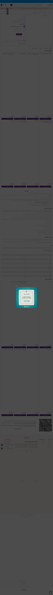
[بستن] (17, 286)
